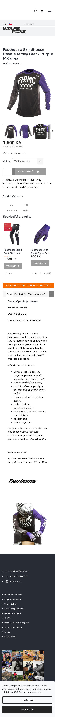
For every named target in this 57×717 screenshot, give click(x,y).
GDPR (7, 618)
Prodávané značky (13, 594)
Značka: (12, 63)
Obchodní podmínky (13, 608)
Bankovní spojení (12, 613)
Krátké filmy (10, 636)
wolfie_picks (16, 581)
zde (39, 692)
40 (10, 273)
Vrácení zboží (10, 604)
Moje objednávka (12, 599)
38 (5, 273)
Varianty (11, 266)
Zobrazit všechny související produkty (28, 285)
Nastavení (27, 700)
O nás (7, 632)
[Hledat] (35, 10)
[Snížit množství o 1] (13, 173)
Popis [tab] (9, 294)
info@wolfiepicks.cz (19, 571)
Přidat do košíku (26, 171)
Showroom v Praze (13, 627)
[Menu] (50, 11)
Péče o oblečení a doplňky (16, 622)
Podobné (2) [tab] (20, 294)
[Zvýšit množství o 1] (13, 170)
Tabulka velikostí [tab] (36, 294)
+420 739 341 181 (18, 576)
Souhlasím (27, 709)
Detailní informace (12, 196)
